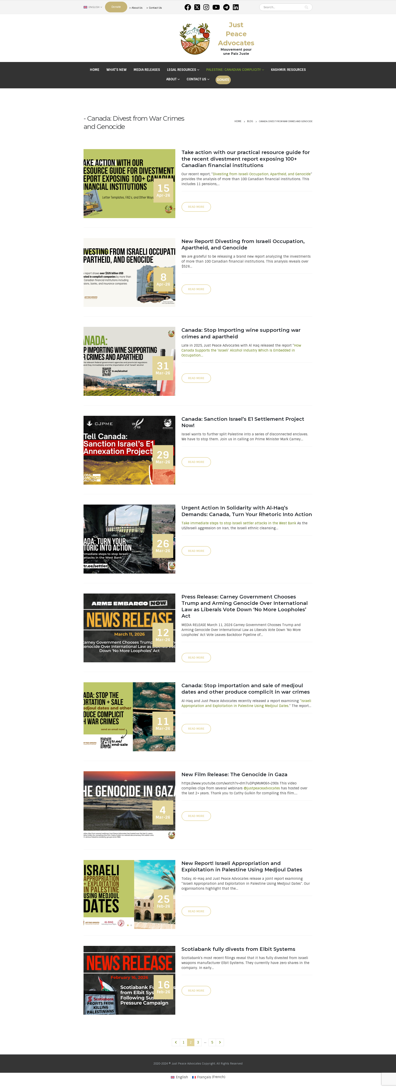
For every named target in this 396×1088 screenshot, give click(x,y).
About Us (137, 7)
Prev (176, 1042)
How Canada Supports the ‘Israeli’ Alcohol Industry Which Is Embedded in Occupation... (241, 350)
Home (94, 70)
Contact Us (155, 7)
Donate (223, 80)
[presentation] (84, 894)
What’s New (116, 70)
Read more (196, 207)
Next (220, 1042)
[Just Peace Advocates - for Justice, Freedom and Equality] (195, 38)
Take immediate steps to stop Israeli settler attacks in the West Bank (239, 523)
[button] (128, 925)
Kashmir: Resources (288, 70)
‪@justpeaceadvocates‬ (262, 788)
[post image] (129, 183)
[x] (197, 7)
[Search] (306, 7)
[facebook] (187, 7)
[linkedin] (236, 7)
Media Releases (147, 70)
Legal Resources (181, 70)
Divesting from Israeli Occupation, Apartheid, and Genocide (262, 174)
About (171, 79)
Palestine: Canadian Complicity (233, 70)
